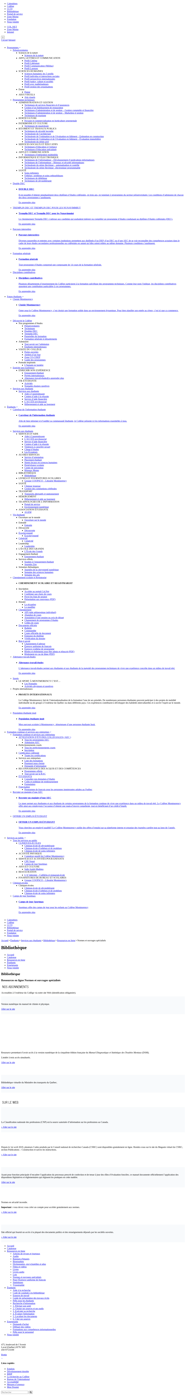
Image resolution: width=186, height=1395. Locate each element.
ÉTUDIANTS (25, 776)
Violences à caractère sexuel (37, 447)
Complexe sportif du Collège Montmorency (44, 856)
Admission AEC (32, 742)
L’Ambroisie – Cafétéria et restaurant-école (44, 875)
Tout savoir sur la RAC (35, 774)
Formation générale (22, 253)
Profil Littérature (32, 63)
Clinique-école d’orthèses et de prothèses (43, 848)
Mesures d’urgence (15, 1384)
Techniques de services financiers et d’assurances (46, 105)
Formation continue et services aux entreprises (28, 732)
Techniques (29, 328)
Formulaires (29, 784)
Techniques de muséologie (36, 126)
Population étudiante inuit (24, 713)
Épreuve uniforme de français (37, 646)
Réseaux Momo (31, 470)
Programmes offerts (33, 771)
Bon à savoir (24, 641)
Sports (16, 678)
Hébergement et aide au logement (39, 404)
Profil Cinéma (30, 60)
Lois (15, 1274)
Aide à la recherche (22, 1290)
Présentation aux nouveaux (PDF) (40, 599)
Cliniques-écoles (20, 883)
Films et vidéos (20, 1266)
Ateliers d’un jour (32, 354)
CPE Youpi (29, 861)
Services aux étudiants (23, 388)
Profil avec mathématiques (36, 84)
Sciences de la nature (34, 55)
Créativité (23, 538)
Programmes (13, 47)
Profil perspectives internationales (39, 79)
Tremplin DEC (31, 333)
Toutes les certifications (35, 755)
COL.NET (12, 27)
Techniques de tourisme (35, 115)
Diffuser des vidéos (22, 1327)
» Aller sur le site (9, 1127)
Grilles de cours (31, 623)
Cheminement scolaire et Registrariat (29, 577)
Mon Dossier (13, 1387)
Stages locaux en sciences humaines (40, 462)
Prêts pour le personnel (23, 1332)
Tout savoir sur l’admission (36, 344)
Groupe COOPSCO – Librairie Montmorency (45, 481)
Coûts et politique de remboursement (41, 781)
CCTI (9, 9)
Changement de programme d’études (41, 620)
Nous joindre (13, 22)
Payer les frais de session (35, 596)
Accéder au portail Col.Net (36, 591)
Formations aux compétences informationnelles (34, 1329)
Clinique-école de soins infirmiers (39, 851)
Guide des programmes (35, 360)
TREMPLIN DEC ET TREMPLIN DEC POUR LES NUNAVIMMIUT (47, 207)
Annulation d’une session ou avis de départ (44, 617)
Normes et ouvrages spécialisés (27, 1277)
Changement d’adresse (34, 643)
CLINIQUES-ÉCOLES (30, 843)
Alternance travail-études (35, 378)
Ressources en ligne (66, 940)
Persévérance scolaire (34, 465)
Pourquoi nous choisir (34, 763)
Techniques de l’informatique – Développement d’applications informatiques (59, 160)
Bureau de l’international (18, 1379)
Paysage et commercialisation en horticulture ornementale (50, 120)
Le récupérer (30, 604)
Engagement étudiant (34, 373)
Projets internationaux (34, 375)
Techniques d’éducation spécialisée (40, 149)
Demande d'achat (21, 1324)
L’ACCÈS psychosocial (35, 401)
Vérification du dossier (34, 638)
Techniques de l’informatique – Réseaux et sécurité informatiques (54, 162)
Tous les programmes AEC (36, 740)
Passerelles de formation (35, 336)
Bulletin (28, 628)
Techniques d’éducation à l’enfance (40, 147)
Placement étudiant (33, 460)
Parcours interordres (22, 229)
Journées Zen (30, 564)
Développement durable (18, 1371)
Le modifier (29, 607)
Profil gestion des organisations (38, 87)
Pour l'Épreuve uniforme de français (29, 1280)
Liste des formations (33, 760)
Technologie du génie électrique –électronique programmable (52, 168)
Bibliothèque (13, 11)
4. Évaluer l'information (23, 1314)
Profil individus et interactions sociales (41, 76)
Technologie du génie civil (36, 141)
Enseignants (12, 965)
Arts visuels (29, 97)
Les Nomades (30, 683)
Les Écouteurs (30, 452)
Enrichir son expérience (23, 367)
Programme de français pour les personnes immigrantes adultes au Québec (58, 789)
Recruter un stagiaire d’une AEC (28, 792)
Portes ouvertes (31, 352)
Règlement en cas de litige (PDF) (39, 654)
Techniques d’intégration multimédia (41, 154)
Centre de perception (33, 468)
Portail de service (15, 14)
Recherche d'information (24, 1303)
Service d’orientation (33, 457)
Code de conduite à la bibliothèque (29, 1293)
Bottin (4, 1354)
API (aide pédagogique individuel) (40, 612)
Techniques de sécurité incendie (38, 131)
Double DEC (19, 183)
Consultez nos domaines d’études (39, 779)
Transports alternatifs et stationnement (41, 494)
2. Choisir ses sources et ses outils (28, 1308)
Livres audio (18, 1272)
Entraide (28, 525)
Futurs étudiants (14, 296)
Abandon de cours (32, 615)
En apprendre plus (27, 202)
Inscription (29, 750)
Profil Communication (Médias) (38, 66)
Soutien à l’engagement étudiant (39, 562)
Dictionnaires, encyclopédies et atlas (29, 1264)
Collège (10, 6)
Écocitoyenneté (26, 533)
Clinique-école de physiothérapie (39, 845)
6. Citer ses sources (21, 1319)
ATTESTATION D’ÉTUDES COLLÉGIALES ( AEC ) (45, 737)
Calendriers (12, 3)
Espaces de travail (21, 1295)
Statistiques (18, 1282)
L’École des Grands (33, 551)
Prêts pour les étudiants (23, 1300)
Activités (28, 383)
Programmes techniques (24, 100)
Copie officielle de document (37, 633)
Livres (16, 1269)
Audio (16, 1256)
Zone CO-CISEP (32, 357)
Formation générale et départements (40, 339)
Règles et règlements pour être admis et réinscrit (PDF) (49, 651)
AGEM (27, 512)
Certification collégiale (29, 753)
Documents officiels (28, 625)
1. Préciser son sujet (22, 1306)
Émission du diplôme (34, 636)
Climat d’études (31, 449)
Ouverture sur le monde (35, 520)
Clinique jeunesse (32, 486)
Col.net (4, 40)
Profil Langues (31, 68)
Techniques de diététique (35, 178)
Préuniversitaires (20, 50)
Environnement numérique (36, 507)
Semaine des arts (32, 575)
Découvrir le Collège (22, 320)
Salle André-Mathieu (33, 869)
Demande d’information (35, 766)
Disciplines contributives (24, 272)
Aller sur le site (8, 1009)
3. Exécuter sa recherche (24, 1311)
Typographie (18, 1285)
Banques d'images (21, 1259)
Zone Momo (12, 16)
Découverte (29, 530)
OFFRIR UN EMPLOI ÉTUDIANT (30, 816)
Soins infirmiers (31, 173)
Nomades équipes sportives (36, 386)
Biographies (18, 1261)
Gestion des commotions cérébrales (40, 488)
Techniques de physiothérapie (38, 181)
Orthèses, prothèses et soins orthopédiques (43, 175)
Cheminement (25, 609)
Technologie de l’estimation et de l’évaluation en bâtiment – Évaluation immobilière (62, 139)
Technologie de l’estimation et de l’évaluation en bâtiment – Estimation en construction (64, 136)
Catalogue (11, 957)
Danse (27, 92)
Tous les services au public (25, 840)
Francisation (24, 787)
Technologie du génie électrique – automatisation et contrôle (51, 165)
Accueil (4, 940)
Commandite (30, 630)
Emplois (11, 1369)
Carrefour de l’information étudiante (29, 409)
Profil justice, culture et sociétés (38, 81)
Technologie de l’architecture (37, 134)
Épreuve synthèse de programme (39, 649)
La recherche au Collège (18, 1376)
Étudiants (11, 407)
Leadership (29, 546)
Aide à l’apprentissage (34, 394)
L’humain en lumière (33, 365)
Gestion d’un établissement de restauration (43, 107)
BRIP (9, 1374)
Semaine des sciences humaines (38, 572)
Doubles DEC (30, 331)
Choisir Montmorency (23, 299)
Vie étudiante (19, 515)
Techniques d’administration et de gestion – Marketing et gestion (53, 113)
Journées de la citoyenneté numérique (41, 569)
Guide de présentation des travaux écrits (31, 1298)
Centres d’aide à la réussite (36, 396)
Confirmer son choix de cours (38, 594)
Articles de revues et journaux (26, 1253)
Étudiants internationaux (35, 347)
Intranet (10, 32)
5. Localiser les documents (25, 1316)
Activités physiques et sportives (38, 686)
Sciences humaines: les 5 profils (38, 73)
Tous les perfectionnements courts (39, 747)
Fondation (11, 19)
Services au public (15, 838)
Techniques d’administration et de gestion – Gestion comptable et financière (59, 110)
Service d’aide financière (35, 399)
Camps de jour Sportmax (35, 864)
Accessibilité (13, 1382)
